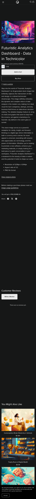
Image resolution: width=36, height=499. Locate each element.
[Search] (30, 2)
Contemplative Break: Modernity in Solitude (18, 433)
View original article (8, 177)
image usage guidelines (9, 188)
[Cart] (34, 2)
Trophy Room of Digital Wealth (18, 462)
